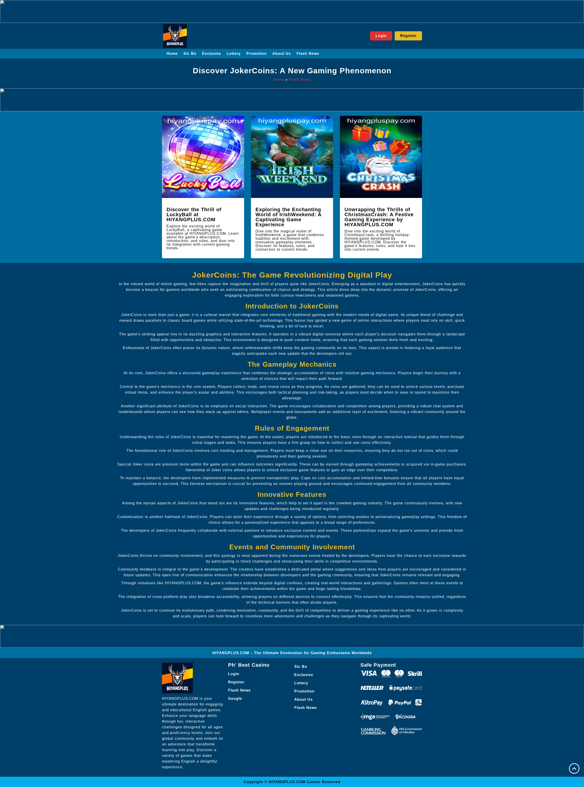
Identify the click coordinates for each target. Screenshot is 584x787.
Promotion (256, 53)
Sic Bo (189, 53)
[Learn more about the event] (292, 11)
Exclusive (211, 53)
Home (172, 53)
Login (233, 674)
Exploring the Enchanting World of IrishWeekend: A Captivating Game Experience (288, 217)
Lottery (234, 53)
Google (235, 698)
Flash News (308, 53)
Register (236, 682)
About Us (281, 53)
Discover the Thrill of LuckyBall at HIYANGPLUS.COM (194, 214)
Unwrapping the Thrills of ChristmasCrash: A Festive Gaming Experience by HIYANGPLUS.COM (379, 217)
